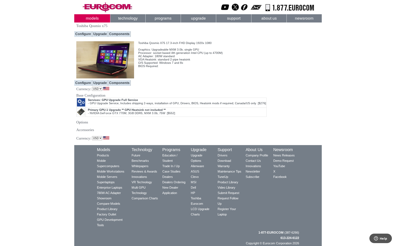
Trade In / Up (171, 166)
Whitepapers (140, 166)
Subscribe (252, 177)
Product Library (107, 209)
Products (103, 155)
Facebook (280, 177)
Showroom (104, 198)
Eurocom (197, 203)
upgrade (198, 18)
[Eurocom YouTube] (225, 11)
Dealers (167, 177)
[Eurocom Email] (256, 11)
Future (136, 155)
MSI (193, 182)
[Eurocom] (107, 11)
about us (269, 18)
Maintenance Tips (229, 171)
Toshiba (196, 198)
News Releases (284, 155)
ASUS (195, 171)
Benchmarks (140, 160)
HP (193, 193)
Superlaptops (106, 182)
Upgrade (100, 34)
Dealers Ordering (173, 182)
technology (128, 18)
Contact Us (253, 160)
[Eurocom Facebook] (244, 11)
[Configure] (105, 77)
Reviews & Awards (144, 171)
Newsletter (253, 171)
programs (163, 18)
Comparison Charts (145, 198)
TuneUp (223, 177)
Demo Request (283, 160)
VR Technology (142, 182)
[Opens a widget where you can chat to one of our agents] (380, 239)
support (233, 18)
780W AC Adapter (109, 193)
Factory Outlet (106, 214)
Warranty (224, 166)
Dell (193, 187)
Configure (83, 34)
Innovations (139, 177)
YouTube (279, 166)
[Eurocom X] (235, 11)
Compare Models (108, 203)
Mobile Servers (107, 177)
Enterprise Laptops (109, 187)
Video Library (226, 187)
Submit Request (228, 193)
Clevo (195, 177)
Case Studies (171, 171)
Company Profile (257, 155)
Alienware (197, 166)
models (92, 18)
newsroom (304, 18)
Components (119, 34)
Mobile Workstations (110, 171)
